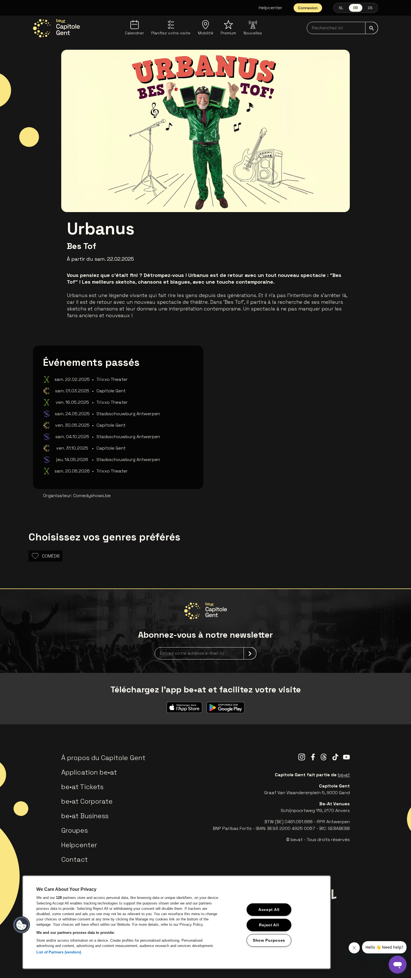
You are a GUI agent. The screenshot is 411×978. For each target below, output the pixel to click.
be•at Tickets (82, 786)
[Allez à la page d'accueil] (56, 28)
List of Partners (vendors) (58, 952)
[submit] (371, 28)
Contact (74, 859)
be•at (344, 775)
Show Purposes (269, 940)
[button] (21, 925)
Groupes (74, 830)
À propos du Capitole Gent (103, 757)
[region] (176, 922)
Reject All (269, 925)
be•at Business (84, 815)
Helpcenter (270, 8)
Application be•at (89, 772)
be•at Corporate (87, 801)
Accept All (269, 909)
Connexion (308, 7)
